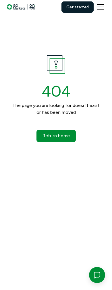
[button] (99, 7)
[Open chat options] (97, 275)
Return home (56, 135)
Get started (77, 7)
